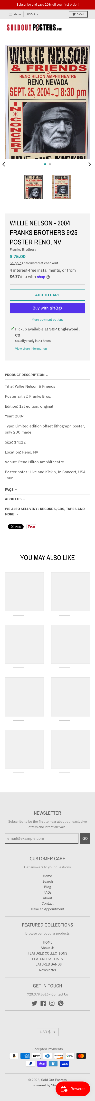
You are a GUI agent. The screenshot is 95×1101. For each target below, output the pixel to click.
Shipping (16, 263)
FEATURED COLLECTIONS (47, 953)
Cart (80, 14)
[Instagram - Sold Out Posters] (52, 1003)
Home (47, 876)
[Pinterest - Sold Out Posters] (61, 1003)
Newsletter (47, 970)
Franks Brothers (23, 249)
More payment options (47, 320)
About (47, 898)
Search (47, 881)
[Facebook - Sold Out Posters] (43, 1003)
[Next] (89, 164)
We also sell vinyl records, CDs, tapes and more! (45, 511)
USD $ (31, 14)
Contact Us (59, 994)
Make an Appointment (47, 909)
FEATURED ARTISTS (47, 959)
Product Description (25, 375)
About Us (13, 499)
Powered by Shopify (47, 1085)
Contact (48, 903)
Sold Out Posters (54, 1080)
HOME (47, 942)
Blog (47, 887)
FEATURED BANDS (48, 964)
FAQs (9, 489)
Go (85, 838)
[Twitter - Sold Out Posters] (34, 1003)
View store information (31, 349)
